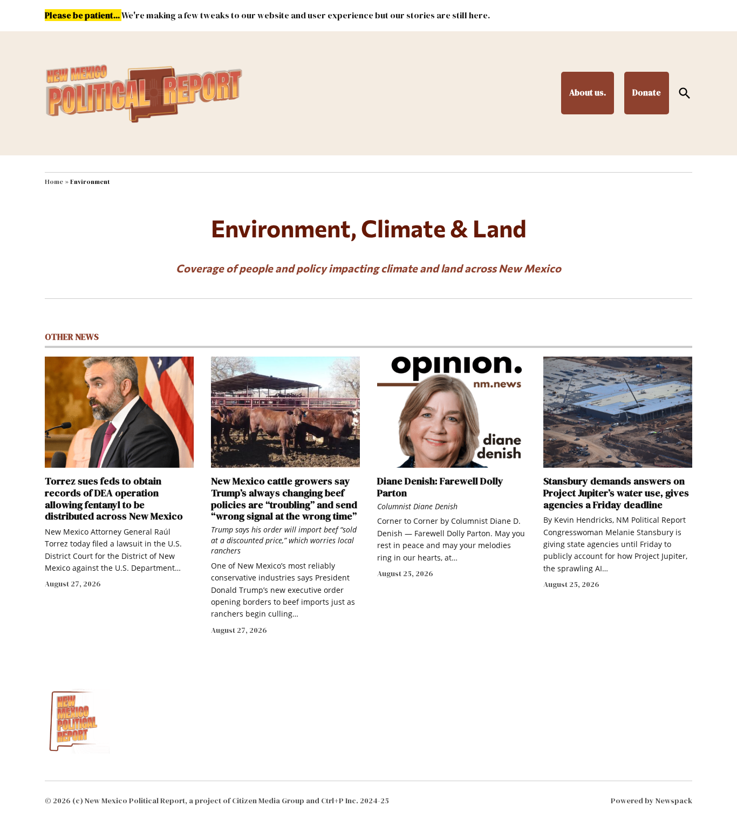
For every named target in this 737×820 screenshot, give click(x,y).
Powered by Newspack (651, 800)
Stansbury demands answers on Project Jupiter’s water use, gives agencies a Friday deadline (616, 492)
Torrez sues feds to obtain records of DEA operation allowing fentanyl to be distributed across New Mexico (114, 498)
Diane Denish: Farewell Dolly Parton (440, 487)
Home (54, 181)
